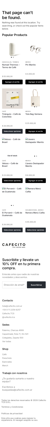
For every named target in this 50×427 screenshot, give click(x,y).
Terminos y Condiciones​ (12, 407)
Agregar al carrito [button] (12, 82)
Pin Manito (30, 65)
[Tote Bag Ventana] (35, 98)
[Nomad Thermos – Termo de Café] (12, 49)
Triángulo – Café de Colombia (11, 115)
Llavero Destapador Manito (34, 164)
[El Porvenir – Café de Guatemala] (12, 197)
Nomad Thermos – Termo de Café (11, 66)
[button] (3, 3)
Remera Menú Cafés (35, 213)
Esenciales (7, 62)
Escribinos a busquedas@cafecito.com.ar (17, 388)
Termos (15, 62)
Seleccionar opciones (12, 131)
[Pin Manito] (35, 49)
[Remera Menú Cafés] (35, 197)
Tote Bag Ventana (33, 114)
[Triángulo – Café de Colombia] (12, 98)
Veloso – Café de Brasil (10, 164)
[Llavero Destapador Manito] (35, 148)
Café (4, 111)
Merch (28, 62)
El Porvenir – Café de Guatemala (12, 214)
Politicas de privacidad (11, 413)
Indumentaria (31, 210)
